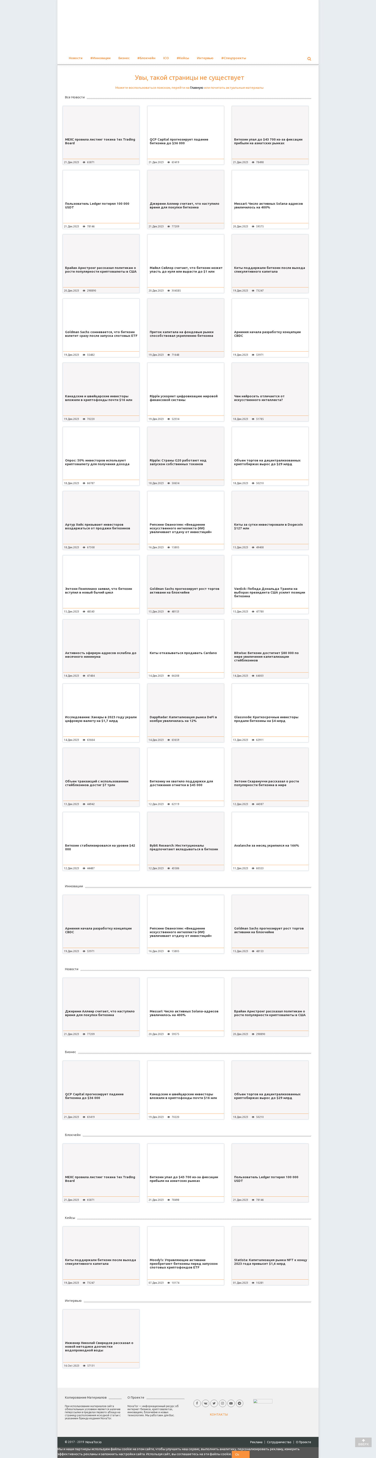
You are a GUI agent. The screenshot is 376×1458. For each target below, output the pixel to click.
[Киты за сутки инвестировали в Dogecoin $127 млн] (270, 505)
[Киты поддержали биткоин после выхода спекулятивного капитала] (270, 249)
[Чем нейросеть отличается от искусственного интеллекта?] (270, 377)
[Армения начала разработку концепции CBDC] (270, 313)
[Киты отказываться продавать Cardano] (186, 634)
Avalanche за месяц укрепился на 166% (266, 845)
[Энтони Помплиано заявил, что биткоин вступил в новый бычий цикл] (101, 570)
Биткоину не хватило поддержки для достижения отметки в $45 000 (181, 783)
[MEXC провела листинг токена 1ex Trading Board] (101, 120)
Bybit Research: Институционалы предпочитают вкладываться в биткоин (184, 847)
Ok (237, 1454)
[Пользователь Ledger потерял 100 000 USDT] (101, 185)
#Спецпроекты (233, 58)
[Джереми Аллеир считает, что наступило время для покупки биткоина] (186, 185)
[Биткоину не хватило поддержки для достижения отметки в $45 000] (186, 762)
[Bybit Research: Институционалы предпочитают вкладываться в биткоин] (186, 826)
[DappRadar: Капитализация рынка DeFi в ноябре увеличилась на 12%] (186, 698)
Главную (196, 87)
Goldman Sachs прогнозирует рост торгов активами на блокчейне (184, 590)
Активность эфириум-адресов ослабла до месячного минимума (100, 654)
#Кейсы (183, 58)
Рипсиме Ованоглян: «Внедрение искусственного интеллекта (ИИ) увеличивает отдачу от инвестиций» (181, 528)
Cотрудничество (279, 1442)
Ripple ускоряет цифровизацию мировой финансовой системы (184, 398)
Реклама (256, 1442)
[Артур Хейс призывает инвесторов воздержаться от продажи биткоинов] (101, 505)
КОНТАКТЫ (219, 1414)
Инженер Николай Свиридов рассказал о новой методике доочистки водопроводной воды (99, 1346)
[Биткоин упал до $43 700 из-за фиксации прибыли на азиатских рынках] (270, 120)
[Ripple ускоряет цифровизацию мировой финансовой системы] (186, 377)
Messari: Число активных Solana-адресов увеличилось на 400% (268, 205)
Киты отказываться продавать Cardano (183, 653)
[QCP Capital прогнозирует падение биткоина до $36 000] (186, 120)
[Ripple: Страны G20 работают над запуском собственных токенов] (186, 441)
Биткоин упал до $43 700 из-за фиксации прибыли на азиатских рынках (268, 141)
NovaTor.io (93, 1442)
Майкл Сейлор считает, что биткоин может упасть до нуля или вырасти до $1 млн (186, 269)
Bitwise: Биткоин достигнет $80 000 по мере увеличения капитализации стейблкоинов (266, 656)
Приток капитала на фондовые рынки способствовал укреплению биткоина (181, 333)
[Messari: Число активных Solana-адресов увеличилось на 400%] (270, 185)
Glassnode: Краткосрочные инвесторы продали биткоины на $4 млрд (266, 719)
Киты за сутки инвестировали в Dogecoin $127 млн (268, 526)
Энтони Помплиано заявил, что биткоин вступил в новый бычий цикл (98, 590)
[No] (246, 1454)
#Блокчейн (146, 58)
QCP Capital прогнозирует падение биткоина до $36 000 (179, 141)
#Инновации (100, 58)
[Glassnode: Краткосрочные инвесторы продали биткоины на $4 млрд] (270, 698)
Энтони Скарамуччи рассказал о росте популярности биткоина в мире (266, 783)
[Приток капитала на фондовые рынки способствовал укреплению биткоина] (186, 313)
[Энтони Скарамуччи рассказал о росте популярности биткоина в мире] (270, 762)
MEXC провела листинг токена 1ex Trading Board (100, 141)
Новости (75, 58)
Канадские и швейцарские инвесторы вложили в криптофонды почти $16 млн (98, 398)
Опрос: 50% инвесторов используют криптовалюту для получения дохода (97, 462)
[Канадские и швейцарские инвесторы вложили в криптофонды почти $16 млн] (101, 377)
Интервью (205, 58)
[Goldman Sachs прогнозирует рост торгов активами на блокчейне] (186, 570)
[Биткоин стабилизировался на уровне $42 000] (101, 826)
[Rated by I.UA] (262, 1401)
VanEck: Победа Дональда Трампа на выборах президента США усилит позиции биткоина (269, 592)
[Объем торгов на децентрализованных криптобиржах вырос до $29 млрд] (270, 441)
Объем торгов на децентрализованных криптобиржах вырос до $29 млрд (267, 462)
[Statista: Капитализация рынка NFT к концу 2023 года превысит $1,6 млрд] (270, 1241)
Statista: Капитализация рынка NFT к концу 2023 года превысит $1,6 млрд (270, 1261)
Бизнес (123, 58)
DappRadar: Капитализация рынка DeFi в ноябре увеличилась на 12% (183, 719)
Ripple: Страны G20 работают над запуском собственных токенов (178, 462)
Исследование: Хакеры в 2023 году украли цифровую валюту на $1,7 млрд (101, 719)
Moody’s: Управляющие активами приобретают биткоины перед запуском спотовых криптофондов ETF (184, 1263)
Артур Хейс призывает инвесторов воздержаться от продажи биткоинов (97, 526)
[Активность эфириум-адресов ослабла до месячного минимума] (101, 634)
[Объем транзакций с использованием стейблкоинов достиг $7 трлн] (101, 762)
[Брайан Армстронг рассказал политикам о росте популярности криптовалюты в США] (101, 249)
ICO (166, 58)
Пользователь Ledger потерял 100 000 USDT (97, 205)
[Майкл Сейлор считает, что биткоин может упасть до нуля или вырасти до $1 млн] (186, 249)
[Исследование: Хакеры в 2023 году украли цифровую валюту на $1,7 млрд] (101, 698)
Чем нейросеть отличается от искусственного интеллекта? (259, 398)
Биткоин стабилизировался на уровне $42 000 (100, 847)
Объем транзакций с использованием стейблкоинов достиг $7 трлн (96, 783)
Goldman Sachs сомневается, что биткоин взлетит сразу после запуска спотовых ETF (101, 333)
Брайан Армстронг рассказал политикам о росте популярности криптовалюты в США (101, 269)
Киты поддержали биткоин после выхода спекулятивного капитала (269, 269)
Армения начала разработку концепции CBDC (267, 333)
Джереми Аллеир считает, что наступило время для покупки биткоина (184, 205)
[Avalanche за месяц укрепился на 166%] (270, 826)
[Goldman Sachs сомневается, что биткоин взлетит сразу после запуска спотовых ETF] (101, 313)
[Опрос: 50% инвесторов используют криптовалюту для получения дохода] (101, 441)
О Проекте (303, 1442)
